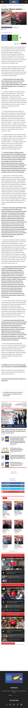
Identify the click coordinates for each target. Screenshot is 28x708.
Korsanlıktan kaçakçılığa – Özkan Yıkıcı (5, 546)
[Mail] (14, 704)
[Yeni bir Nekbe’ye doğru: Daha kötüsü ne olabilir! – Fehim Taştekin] (18, 505)
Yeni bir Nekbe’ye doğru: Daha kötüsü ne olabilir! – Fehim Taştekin (18, 512)
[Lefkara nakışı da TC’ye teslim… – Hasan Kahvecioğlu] (18, 539)
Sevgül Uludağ (9, 5)
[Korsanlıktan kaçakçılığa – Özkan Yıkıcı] (7, 539)
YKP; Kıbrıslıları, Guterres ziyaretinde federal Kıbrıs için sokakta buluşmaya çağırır (16, 450)
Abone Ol (22, 491)
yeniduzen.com (15, 27)
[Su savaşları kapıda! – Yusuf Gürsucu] (7, 524)
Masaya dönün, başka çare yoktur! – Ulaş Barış (18, 530)
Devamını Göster (12, 551)
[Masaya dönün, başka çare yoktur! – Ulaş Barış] (18, 524)
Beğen (22, 483)
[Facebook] (6, 704)
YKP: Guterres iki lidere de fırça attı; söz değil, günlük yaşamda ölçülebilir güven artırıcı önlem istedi (13, 431)
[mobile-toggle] (2, 2)
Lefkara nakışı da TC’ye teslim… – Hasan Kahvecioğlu (18, 546)
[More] (20, 38)
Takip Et (22, 485)
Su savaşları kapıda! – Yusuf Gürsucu (6, 530)
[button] (26, 2)
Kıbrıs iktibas (3, 5)
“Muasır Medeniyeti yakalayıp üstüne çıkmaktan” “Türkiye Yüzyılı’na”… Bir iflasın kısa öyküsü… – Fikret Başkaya (6, 405)
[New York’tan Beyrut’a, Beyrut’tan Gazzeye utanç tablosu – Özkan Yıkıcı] (7, 505)
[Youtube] (21, 704)
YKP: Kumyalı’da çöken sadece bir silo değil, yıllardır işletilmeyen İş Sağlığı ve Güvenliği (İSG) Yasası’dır (18, 457)
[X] (17, 704)
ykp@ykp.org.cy (15, 695)
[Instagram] (10, 704)
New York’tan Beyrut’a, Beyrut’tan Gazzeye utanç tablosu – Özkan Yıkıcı (6, 513)
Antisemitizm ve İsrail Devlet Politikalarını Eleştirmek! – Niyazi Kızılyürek (21, 404)
